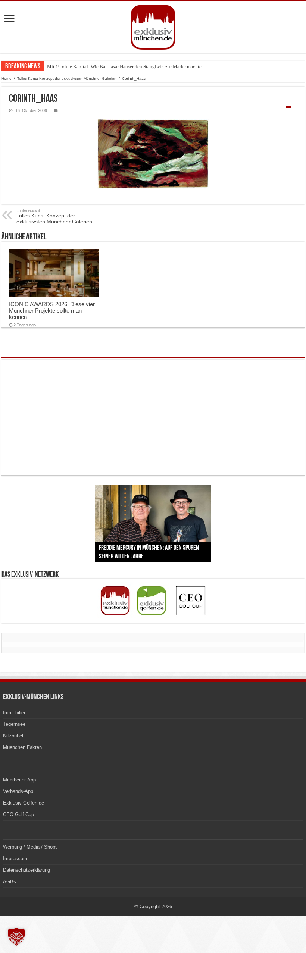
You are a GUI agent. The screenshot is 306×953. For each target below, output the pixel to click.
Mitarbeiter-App (19, 780)
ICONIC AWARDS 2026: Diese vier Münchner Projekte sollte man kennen (52, 310)
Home (6, 78)
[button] (16, 936)
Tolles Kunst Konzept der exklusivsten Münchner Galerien (67, 78)
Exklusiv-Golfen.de (23, 803)
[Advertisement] (153, 417)
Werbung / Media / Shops (30, 847)
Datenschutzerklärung (26, 870)
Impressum (15, 858)
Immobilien (14, 712)
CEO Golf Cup (18, 814)
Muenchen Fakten (22, 747)
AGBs (9, 881)
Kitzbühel (13, 736)
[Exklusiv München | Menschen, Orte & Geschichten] (153, 27)
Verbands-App (18, 791)
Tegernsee (14, 724)
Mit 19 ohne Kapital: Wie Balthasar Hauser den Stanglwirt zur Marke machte (124, 66)
